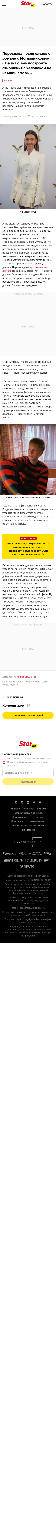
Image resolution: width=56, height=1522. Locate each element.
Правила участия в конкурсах (28, 813)
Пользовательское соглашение (28, 817)
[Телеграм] (22, 802)
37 (33, 116)
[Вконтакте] (28, 802)
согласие (15, 758)
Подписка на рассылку (16, 754)
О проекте (15, 808)
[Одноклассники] (34, 802)
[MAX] (16, 802)
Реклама (41, 808)
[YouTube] (40, 802)
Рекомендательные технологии (28, 825)
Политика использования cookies (28, 821)
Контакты (29, 808)
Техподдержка (28, 830)
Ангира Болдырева (26, 677)
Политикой (13, 762)
